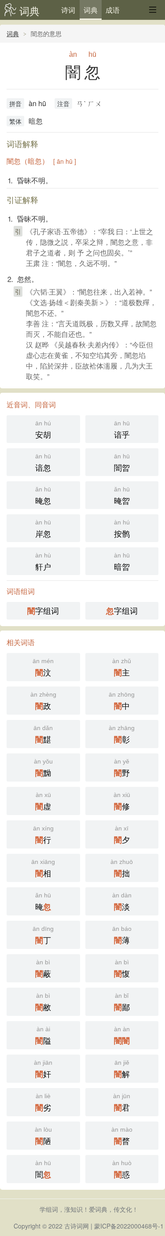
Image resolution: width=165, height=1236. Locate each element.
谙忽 (43, 463)
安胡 (43, 430)
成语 (113, 10)
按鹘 (122, 529)
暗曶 (122, 562)
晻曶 (122, 496)
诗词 (68, 10)
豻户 (43, 562)
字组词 (43, 610)
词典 (29, 11)
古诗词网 (76, 1225)
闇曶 (122, 463)
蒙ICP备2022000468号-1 (129, 1225)
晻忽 (43, 496)
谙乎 (122, 430)
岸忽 (43, 529)
